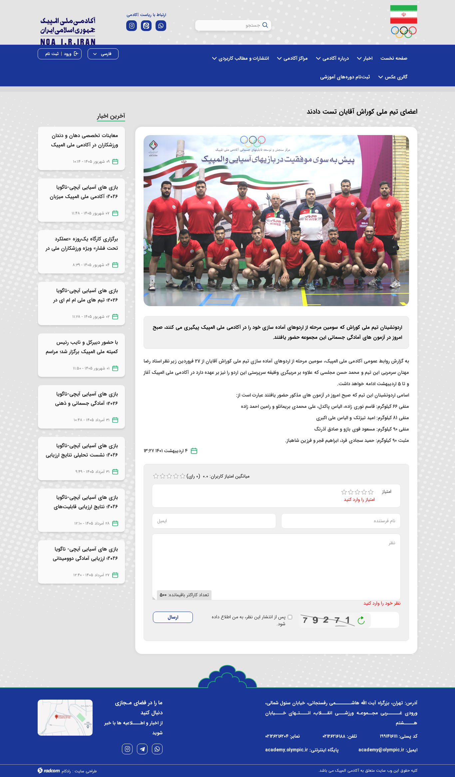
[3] (357, 492)
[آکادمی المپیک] (68, 29)
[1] (344, 492)
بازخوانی (361, 619)
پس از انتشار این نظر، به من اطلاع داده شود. (248, 621)
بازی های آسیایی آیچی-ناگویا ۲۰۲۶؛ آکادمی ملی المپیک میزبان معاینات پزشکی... (84, 196)
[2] (351, 492)
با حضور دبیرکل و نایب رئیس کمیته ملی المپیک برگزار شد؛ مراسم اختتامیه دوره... (82, 351)
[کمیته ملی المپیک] (404, 21)
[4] (364, 492)
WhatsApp (157, 749)
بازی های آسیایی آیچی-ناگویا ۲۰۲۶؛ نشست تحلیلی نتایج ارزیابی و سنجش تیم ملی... (82, 455)
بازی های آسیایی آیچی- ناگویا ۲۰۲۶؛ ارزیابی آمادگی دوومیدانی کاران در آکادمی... (85, 558)
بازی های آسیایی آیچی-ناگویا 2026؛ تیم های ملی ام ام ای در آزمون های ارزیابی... (85, 300)
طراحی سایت (86, 771)
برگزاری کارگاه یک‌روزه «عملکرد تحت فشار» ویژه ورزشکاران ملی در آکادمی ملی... (82, 248)
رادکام (66, 771)
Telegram (142, 749)
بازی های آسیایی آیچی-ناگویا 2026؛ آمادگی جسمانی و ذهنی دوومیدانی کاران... (86, 403)
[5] (371, 492)
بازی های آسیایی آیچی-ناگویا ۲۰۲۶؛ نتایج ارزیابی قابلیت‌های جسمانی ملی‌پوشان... (86, 507)
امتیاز (386, 491)
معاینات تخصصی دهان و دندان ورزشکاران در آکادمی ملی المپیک (84, 140)
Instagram (127, 749)
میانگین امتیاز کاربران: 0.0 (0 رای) (218, 476)
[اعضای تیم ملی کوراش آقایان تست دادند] (276, 220)
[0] (156, 476)
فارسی (106, 54)
